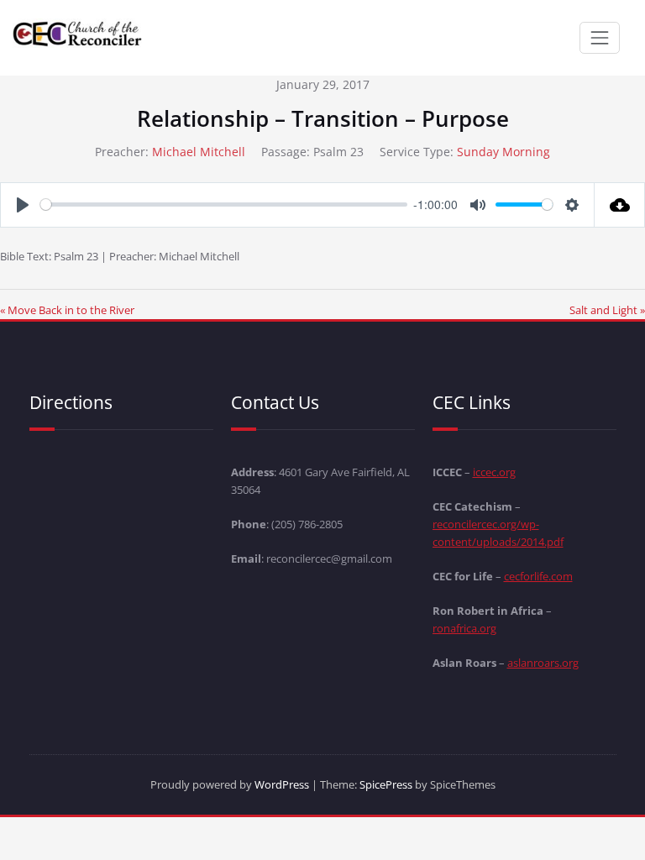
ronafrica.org (464, 628)
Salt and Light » (607, 309)
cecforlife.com (538, 576)
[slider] (223, 204)
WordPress (281, 784)
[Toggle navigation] (599, 38)
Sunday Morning (503, 152)
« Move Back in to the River (67, 309)
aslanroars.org (543, 662)
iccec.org (494, 472)
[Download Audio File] (620, 205)
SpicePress (385, 784)
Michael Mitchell (198, 152)
